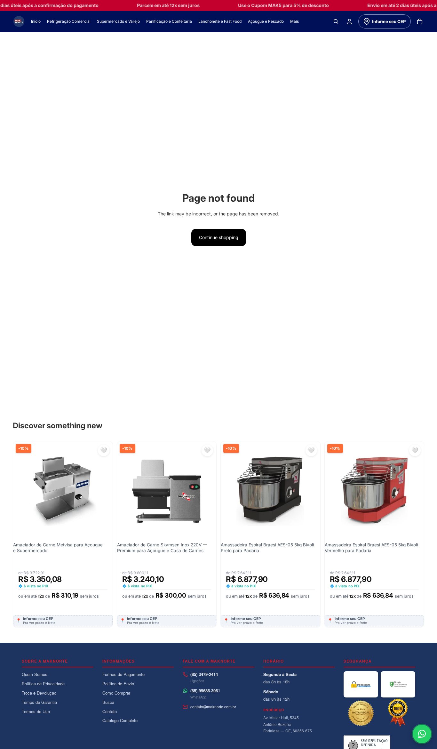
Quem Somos (34, 674)
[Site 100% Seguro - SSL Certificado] (361, 684)
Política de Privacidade (43, 684)
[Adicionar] (102, 481)
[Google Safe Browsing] (398, 684)
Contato (109, 711)
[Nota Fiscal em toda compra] (361, 713)
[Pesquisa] (336, 21)
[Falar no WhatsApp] (422, 734)
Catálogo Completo (120, 720)
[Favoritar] (103, 450)
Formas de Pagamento (123, 674)
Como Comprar (116, 693)
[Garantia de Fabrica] (398, 713)
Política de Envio (118, 684)
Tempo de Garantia (39, 702)
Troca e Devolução (39, 693)
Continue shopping (218, 237)
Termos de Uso (36, 711)
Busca (108, 702)
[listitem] (294, 21)
